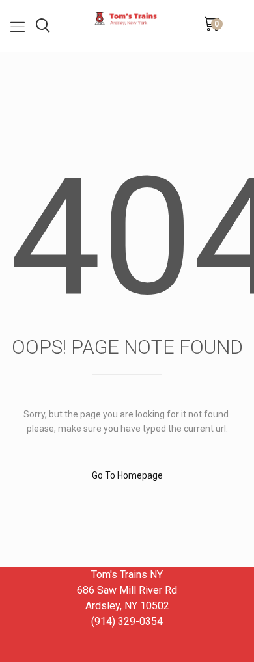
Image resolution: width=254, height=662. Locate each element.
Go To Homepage (127, 475)
